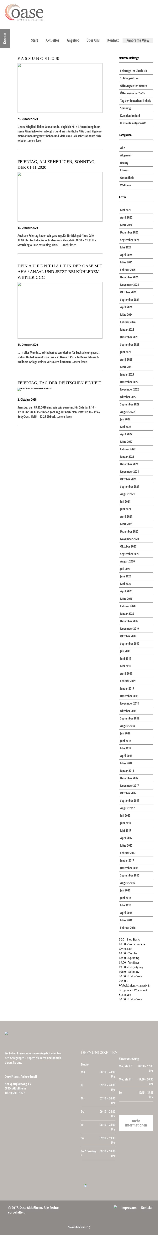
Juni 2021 (125, 509)
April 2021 (126, 516)
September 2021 (129, 486)
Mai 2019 (125, 666)
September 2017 (129, 800)
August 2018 (127, 726)
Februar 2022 (127, 449)
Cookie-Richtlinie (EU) (79, 1227)
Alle (122, 148)
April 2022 (126, 434)
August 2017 (127, 808)
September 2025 (129, 240)
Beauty (124, 163)
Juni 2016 (125, 898)
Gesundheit (127, 178)
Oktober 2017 (128, 793)
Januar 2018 (127, 771)
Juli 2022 (125, 419)
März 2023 (126, 367)
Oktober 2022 (128, 397)
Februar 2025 (127, 270)
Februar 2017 (127, 853)
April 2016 (126, 913)
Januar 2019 (127, 688)
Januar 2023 (127, 374)
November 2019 (129, 629)
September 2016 (129, 875)
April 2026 (126, 217)
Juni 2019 (125, 658)
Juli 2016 (125, 890)
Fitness (124, 170)
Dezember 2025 (129, 232)
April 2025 (126, 255)
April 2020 (126, 591)
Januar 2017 (127, 860)
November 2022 (129, 389)
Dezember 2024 (129, 277)
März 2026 (126, 225)
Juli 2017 (125, 815)
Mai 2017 (125, 830)
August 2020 (127, 561)
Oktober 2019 (128, 636)
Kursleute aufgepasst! (133, 123)
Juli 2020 (125, 569)
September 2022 (129, 404)
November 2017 (129, 786)
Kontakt (113, 40)
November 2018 (129, 703)
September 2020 (129, 554)
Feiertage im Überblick (133, 71)
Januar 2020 (127, 614)
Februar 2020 (127, 606)
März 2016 (126, 920)
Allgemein (126, 155)
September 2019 (129, 643)
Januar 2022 (127, 457)
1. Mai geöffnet (129, 78)
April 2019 (126, 673)
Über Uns (93, 40)
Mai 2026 (125, 210)
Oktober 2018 (128, 711)
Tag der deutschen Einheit (135, 101)
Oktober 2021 (128, 479)
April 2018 (126, 756)
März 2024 (126, 314)
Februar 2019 (127, 681)
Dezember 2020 (129, 531)
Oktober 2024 (128, 292)
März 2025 (126, 262)
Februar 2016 (127, 928)
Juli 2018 (125, 733)
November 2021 (129, 471)
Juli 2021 (125, 501)
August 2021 (127, 494)
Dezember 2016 (129, 868)
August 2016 (127, 883)
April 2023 (126, 359)
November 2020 (129, 539)
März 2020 (126, 599)
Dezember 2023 (129, 337)
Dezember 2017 (129, 778)
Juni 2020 (125, 576)
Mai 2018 (125, 748)
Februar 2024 (127, 322)
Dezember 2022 (129, 382)
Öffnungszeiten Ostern (133, 86)
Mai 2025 (125, 247)
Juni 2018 (125, 741)
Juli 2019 (125, 651)
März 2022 (126, 442)
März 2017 (126, 845)
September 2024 (129, 300)
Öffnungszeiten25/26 (132, 93)
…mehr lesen (34, 140)
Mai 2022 (125, 427)
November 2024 (129, 285)
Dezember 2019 (129, 621)
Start (34, 40)
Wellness (125, 185)
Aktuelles (52, 40)
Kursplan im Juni (130, 115)
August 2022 (127, 412)
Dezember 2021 (129, 464)
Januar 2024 (127, 329)
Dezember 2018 (129, 696)
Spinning (125, 108)
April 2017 (126, 838)
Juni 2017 (125, 823)
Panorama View (137, 40)
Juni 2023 (125, 352)
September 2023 (129, 344)
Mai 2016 (125, 905)
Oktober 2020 (128, 546)
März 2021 (126, 524)
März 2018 (126, 763)
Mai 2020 (125, 584)
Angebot (73, 40)
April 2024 (126, 307)
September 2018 (129, 718)
